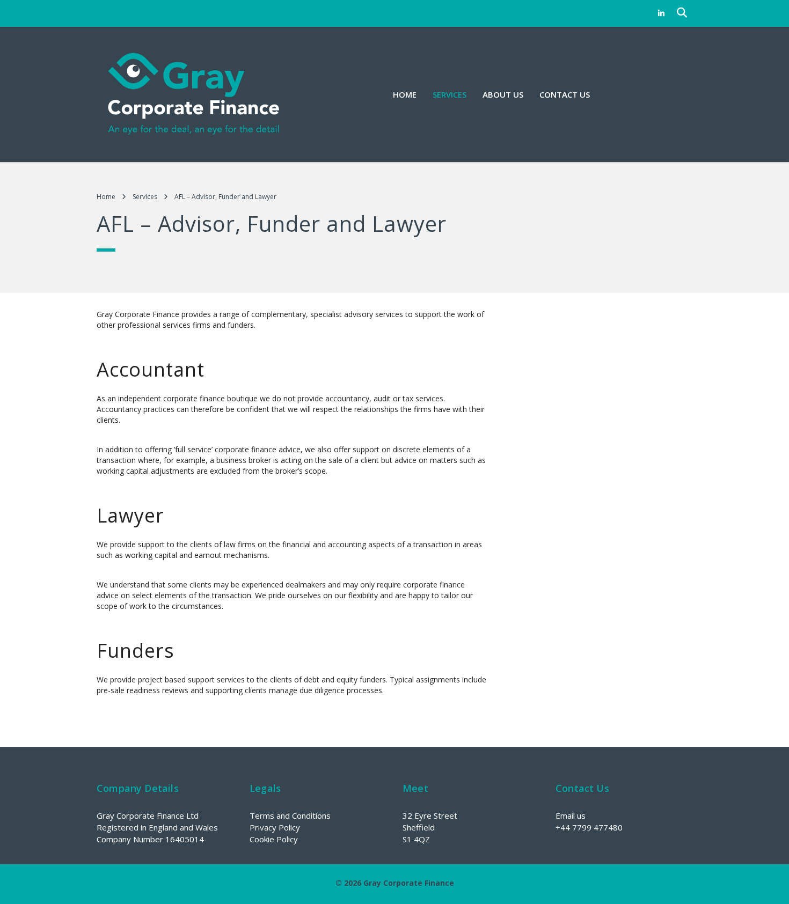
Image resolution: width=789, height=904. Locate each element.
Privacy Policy (275, 827)
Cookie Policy (274, 839)
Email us (571, 815)
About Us (503, 94)
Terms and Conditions (290, 815)
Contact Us (564, 94)
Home (405, 94)
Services (449, 94)
